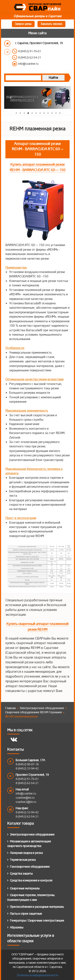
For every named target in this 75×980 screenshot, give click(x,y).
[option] (41, 54)
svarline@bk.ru (25, 798)
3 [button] (23, 112)
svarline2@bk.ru (26, 802)
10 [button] (51, 112)
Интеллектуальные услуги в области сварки (30, 938)
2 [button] (19, 112)
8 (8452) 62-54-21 (27, 783)
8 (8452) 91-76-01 (27, 779)
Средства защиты (21, 873)
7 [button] (39, 112)
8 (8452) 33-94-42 (27, 768)
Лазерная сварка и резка (26, 853)
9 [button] (47, 112)
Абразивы (16, 927)
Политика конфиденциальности (37, 975)
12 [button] (59, 112)
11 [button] (55, 112)
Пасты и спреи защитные (26, 913)
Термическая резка (23, 860)
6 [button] (35, 112)
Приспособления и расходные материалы (37, 907)
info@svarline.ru (26, 793)
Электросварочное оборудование (32, 834)
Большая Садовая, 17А (30, 760)
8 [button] (43, 112)
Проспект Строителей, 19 (32, 775)
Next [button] (7, 52)
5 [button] (31, 112)
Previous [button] (7, 43)
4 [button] (27, 112)
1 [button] (15, 112)
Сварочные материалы (25, 888)
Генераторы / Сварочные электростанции (37, 920)
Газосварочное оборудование (30, 866)
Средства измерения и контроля (31, 880)
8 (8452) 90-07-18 (27, 764)
